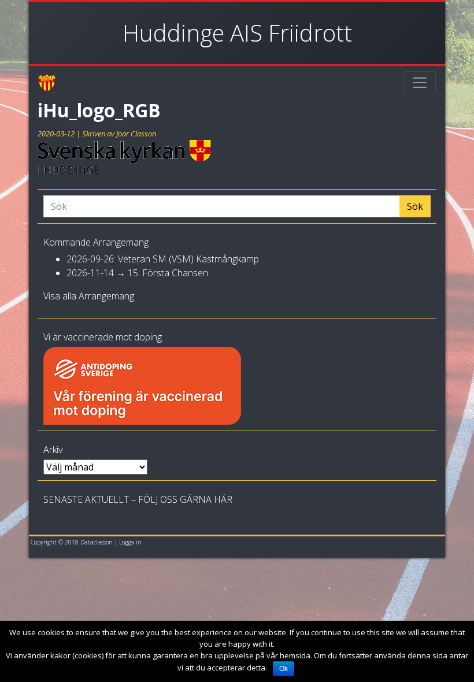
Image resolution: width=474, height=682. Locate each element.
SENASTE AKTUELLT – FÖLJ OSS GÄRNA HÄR (137, 499)
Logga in (130, 542)
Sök (415, 206)
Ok (283, 669)
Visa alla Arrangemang (88, 296)
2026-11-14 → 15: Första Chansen (137, 272)
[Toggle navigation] (419, 82)
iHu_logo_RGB (99, 110)
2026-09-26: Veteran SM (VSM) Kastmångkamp (162, 259)
